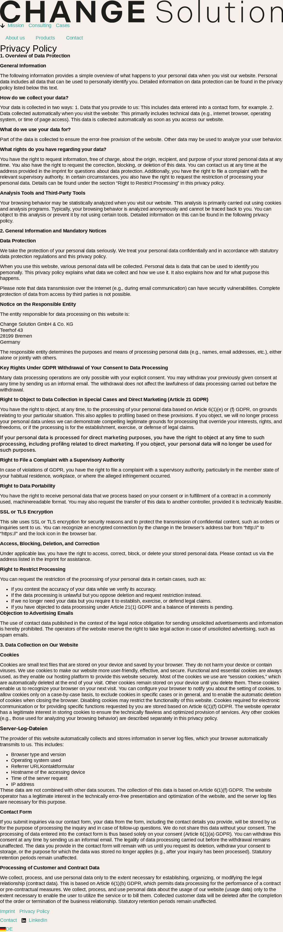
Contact (74, 38)
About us (15, 38)
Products (45, 38)
